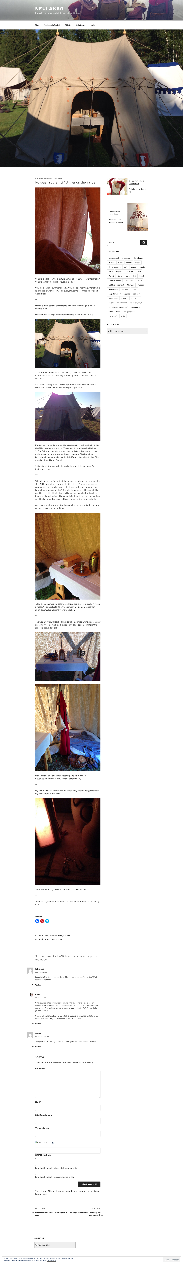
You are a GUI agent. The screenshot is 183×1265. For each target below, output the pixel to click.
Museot (140, 285)
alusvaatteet (114, 258)
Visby (123, 316)
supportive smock (116, 222)
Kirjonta (119, 271)
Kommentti (41, 1068)
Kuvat (120, 276)
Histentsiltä (64, 306)
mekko (139, 280)
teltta (58, 939)
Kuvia (92, 25)
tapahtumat (136, 307)
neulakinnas (113, 289)
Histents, (70, 315)
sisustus (49, 939)
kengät (133, 267)
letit (134, 276)
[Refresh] (53, 1142)
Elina (61, 179)
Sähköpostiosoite (44, 1115)
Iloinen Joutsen (115, 267)
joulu (125, 267)
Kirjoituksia (80, 25)
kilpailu (142, 267)
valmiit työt (113, 316)
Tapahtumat (56, 936)
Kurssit (111, 276)
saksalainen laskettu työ (118, 307)
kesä (41, 939)
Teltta (67, 936)
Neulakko (49, 8)
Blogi (37, 25)
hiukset (112, 262)
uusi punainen (129, 312)
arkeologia (126, 258)
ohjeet (134, 289)
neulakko (44, 936)
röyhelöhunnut (136, 303)
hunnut (129, 262)
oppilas (127, 294)
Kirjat (111, 271)
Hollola (120, 262)
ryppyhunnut (122, 303)
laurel (128, 276)
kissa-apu (129, 271)
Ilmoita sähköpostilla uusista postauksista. (54, 1177)
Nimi (38, 1102)
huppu (137, 262)
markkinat (128, 280)
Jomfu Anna (55, 793)
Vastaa (38, 985)
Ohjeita (68, 25)
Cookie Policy (51, 1261)
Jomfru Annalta (61, 779)
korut (139, 271)
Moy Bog (130, 285)
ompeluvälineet (115, 294)
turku (118, 312)
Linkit (141, 276)
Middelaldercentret (116, 285)
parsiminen (113, 298)
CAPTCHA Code (43, 1155)
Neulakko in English (52, 25)
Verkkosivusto (42, 1128)
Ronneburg (135, 298)
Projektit (124, 298)
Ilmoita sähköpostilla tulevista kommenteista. (56, 1168)
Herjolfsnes (138, 258)
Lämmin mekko (115, 280)
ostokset (136, 294)
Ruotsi (111, 303)
